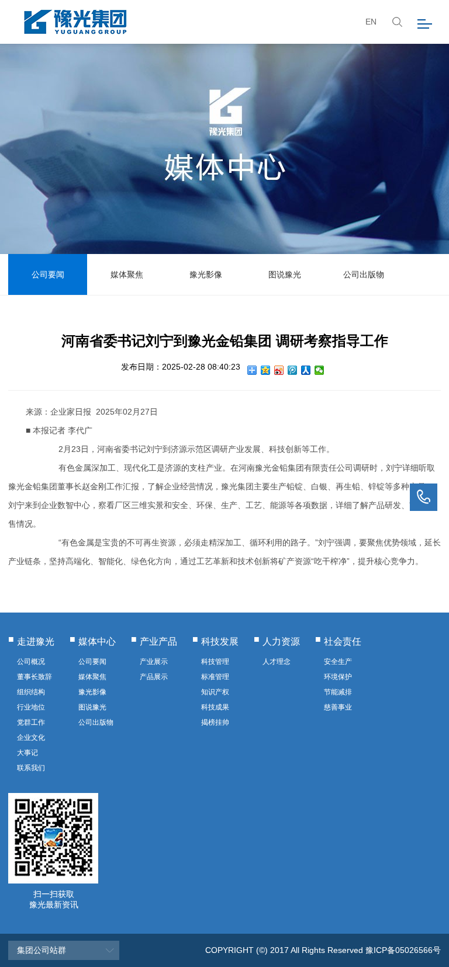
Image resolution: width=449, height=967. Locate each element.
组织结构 (31, 692)
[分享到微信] (319, 370)
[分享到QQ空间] (266, 370)
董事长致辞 (34, 677)
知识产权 (215, 692)
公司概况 (31, 662)
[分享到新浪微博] (279, 370)
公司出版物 (363, 274)
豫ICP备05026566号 (403, 950)
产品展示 (154, 677)
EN (371, 21)
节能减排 (338, 692)
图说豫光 (284, 274)
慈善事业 (338, 707)
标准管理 (215, 677)
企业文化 (31, 737)
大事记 (27, 753)
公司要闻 (48, 274)
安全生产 (338, 662)
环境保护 (338, 677)
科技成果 (215, 707)
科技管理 (215, 662)
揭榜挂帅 (215, 722)
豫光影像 (205, 274)
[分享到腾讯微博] (293, 370)
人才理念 (277, 662)
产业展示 (154, 662)
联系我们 (31, 768)
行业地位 (31, 707)
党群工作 (31, 722)
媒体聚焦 (126, 274)
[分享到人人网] (306, 370)
